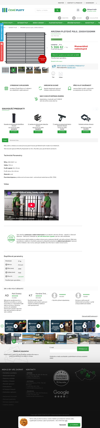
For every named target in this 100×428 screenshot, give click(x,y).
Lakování (21, 276)
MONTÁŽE (61, 3)
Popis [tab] (5, 140)
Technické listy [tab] (14, 140)
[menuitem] (9, 22)
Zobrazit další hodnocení (89, 316)
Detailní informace (56, 61)
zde (66, 420)
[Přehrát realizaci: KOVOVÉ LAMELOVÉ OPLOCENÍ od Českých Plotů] (84, 326)
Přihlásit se (83, 349)
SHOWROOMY (90, 3)
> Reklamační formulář (9, 396)
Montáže (65, 18)
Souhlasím (75, 425)
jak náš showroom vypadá (46, 236)
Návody (79, 18)
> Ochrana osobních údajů (10, 402)
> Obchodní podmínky (9, 399)
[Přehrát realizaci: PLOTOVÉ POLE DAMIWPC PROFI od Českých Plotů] (61, 326)
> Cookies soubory (8, 404)
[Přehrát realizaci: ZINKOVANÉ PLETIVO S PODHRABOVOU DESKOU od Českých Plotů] (38, 326)
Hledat (57, 10)
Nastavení (62, 425)
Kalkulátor (94, 18)
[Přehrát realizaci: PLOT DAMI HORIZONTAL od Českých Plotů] (15, 326)
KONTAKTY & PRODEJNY (74, 3)
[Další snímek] (47, 47)
